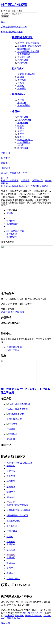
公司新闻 (11, 481)
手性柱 (20, 134)
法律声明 (11, 492)
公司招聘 (5, 168)
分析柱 (20, 125)
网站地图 (11, 497)
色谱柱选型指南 (14, 347)
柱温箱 (20, 83)
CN (2, 178)
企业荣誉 (11, 476)
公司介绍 (11, 465)
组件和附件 (18, 68)
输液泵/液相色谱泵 (26, 74)
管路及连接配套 (14, 419)
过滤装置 (11, 429)
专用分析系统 (23, 49)
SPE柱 (20, 145)
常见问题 (11, 550)
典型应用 (11, 557)
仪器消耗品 (18, 94)
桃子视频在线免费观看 (12, 32)
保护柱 (20, 131)
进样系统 (21, 80)
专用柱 (20, 128)
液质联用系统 (23, 54)
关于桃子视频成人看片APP (14, 27)
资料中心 (14, 312)
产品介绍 (11, 502)
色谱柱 (16, 111)
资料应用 (5, 153)
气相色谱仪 (22, 60)
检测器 (20, 77)
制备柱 (20, 137)
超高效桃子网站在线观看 (29, 46)
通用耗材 (21, 102)
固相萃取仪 (22, 148)
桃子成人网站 (13, 578)
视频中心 (11, 573)
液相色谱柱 (22, 117)
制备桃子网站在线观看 (28, 51)
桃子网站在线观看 (14, 5)
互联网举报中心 (14, 618)
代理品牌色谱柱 (25, 139)
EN (7, 178)
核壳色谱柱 (22, 122)
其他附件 (21, 88)
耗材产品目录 (13, 350)
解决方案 (11, 563)
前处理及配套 (23, 142)
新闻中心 (5, 163)
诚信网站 (19, 615)
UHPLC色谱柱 (24, 120)
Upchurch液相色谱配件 (17, 409)
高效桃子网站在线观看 (28, 43)
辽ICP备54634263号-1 (33, 613)
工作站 (20, 85)
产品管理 (25, 180)
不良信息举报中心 (33, 615)
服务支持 (5, 158)
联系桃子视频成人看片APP (14, 173)
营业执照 (9, 615)
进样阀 (20, 100)
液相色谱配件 (23, 105)
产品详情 (5, 312)
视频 (22, 312)
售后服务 (11, 544)
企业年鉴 (11, 471)
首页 (3, 22)
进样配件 (11, 439)
